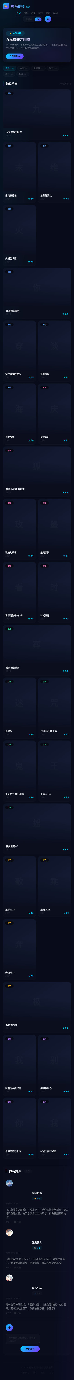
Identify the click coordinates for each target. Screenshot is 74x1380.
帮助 (35, 1372)
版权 (43, 1372)
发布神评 (30, 1349)
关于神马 (24, 1372)
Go (38, 19)
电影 (26, 12)
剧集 (33, 12)
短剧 (55, 12)
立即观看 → (14, 56)
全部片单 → (65, 83)
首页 (18, 12)
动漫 (40, 12)
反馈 (51, 1372)
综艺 (48, 12)
